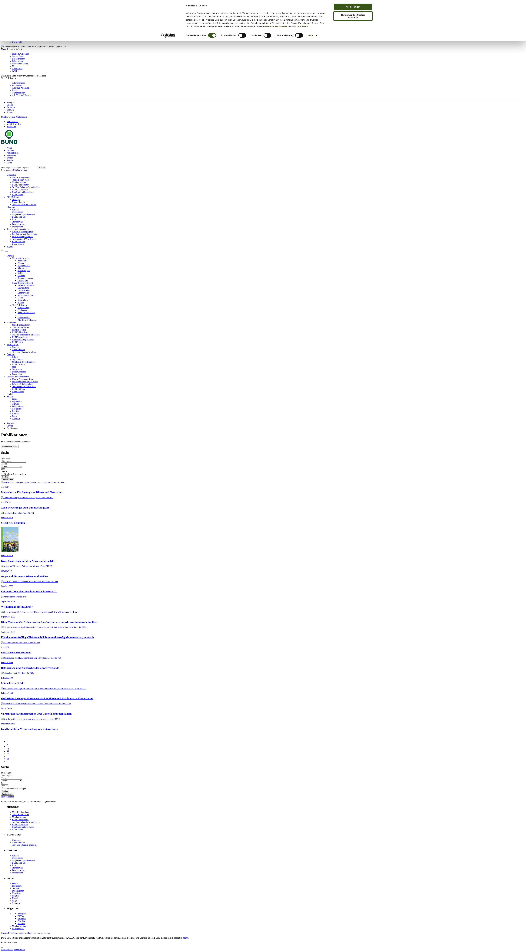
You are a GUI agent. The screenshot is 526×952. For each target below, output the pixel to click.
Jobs (14, 219)
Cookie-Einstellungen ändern (13, 933)
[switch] (242, 35)
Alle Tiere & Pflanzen (21, 95)
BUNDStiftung (18, 241)
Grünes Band (18, 56)
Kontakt (10, 160)
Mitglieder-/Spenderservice (23, 214)
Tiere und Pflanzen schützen (24, 204)
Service (10, 396)
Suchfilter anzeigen (9, 447)
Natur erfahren (18, 202)
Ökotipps (16, 199)
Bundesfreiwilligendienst (23, 192)
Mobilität (21, 275)
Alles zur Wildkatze (20, 88)
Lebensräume (18, 61)
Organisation (17, 212)
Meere (15, 66)
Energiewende (24, 265)
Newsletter (11, 155)
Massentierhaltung (20, 64)
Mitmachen (11, 175)
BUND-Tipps (12, 197)
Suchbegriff (6, 167)
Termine (10, 150)
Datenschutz (17, 227)
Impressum (302, 26)
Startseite (10, 423)
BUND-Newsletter (20, 185)
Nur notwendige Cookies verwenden (353, 16)
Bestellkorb (11, 126)
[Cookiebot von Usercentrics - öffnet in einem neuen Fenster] (168, 35)
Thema (4, 464)
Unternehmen (18, 244)
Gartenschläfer (18, 93)
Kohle (20, 273)
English (10, 158)
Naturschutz (17, 68)
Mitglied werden (8, 117)
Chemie (21, 263)
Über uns (11, 207)
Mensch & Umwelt (20, 258)
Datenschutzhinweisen (276, 26)
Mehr (310, 35)
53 (8, 749)
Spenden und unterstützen (18, 229)
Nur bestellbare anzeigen (15, 474)
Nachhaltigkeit (24, 270)
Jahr (3, 469)
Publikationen (12, 153)
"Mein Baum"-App (20, 180)
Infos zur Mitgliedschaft (22, 236)
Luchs (14, 90)
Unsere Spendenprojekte (22, 231)
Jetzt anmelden (7, 797)
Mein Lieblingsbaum (21, 177)
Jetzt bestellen (7, 949)
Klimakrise (22, 268)
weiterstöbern (19, 949)
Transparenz (17, 222)
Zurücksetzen (7, 480)
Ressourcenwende (25, 278)
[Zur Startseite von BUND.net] (9, 143)
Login (9, 163)
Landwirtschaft (18, 59)
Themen (10, 256)
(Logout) (16, 418)
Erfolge (15, 209)
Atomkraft (22, 261)
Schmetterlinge (18, 83)
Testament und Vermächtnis (24, 239)
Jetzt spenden (21, 117)
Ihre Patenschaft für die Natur (25, 234)
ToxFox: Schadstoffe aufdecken (26, 187)
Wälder (15, 71)
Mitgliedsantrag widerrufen (38, 933)
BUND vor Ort (18, 217)
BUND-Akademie (20, 190)
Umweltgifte (17, 42)
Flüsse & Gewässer (20, 54)
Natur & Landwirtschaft (22, 283)
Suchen (42, 168)
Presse (9, 148)
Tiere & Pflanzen (19, 305)
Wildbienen (17, 85)
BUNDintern (17, 194)
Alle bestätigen (353, 7)
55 (8, 754)
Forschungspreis (19, 224)
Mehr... (186, 938)
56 (8, 758)
